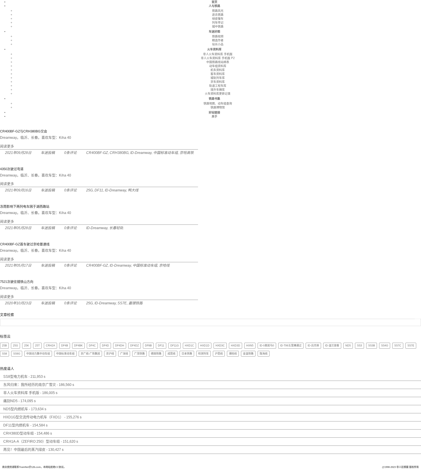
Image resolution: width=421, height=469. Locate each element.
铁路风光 (217, 10)
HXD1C (189, 345)
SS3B (371, 345)
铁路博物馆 (217, 107)
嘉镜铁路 (135, 303)
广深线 (124, 353)
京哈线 (164, 265)
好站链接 (214, 112)
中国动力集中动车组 (38, 353)
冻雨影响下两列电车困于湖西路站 (24, 206)
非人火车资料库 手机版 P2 (218, 58)
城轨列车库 (217, 77)
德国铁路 (156, 353)
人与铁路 (214, 5)
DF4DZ (134, 345)
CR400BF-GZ (97, 153)
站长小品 (217, 44)
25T (37, 345)
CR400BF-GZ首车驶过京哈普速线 (25, 244)
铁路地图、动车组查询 (217, 103)
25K (26, 345)
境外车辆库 (217, 89)
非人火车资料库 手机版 (217, 54)
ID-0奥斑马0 (267, 345)
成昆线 (171, 353)
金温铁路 (248, 353)
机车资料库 (217, 69)
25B (4, 345)
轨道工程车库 (217, 85)
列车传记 (217, 22)
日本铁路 (187, 353)
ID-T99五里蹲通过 (290, 345)
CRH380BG (119, 153)
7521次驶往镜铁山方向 (16, 282)
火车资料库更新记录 (217, 93)
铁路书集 (214, 98)
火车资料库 (214, 49)
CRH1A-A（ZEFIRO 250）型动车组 (31, 441)
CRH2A (50, 345)
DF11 (99, 190)
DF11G (174, 345)
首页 (214, 2)
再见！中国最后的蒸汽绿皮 (24, 449)
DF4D (105, 345)
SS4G (384, 345)
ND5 (348, 345)
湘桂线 (233, 353)
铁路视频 (217, 36)
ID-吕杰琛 (313, 345)
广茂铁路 (139, 353)
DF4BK (78, 345)
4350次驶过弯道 (11, 169)
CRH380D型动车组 (18, 433)
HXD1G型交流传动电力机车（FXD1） (33, 417)
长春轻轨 (116, 228)
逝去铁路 (217, 14)
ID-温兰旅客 (332, 345)
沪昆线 (219, 353)
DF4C (92, 345)
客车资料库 (217, 73)
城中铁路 (217, 26)
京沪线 (110, 353)
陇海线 (264, 353)
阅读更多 (7, 146)
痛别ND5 (10, 401)
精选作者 (217, 40)
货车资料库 (217, 81)
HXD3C (220, 345)
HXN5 (249, 345)
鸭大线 (133, 190)
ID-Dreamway (141, 153)
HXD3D (235, 345)
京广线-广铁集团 (90, 353)
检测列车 (203, 353)
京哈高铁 (187, 153)
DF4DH (119, 345)
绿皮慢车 (217, 18)
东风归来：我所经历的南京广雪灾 (29, 385)
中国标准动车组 (165, 153)
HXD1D (204, 345)
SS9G (16, 353)
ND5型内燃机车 (15, 409)
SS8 (4, 353)
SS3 (359, 345)
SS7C (397, 345)
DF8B (148, 345)
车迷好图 (214, 31)
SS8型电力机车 (15, 376)
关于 (214, 116)
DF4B (64, 345)
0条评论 (70, 153)
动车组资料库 (217, 66)
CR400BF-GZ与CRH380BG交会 (23, 131)
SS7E (122, 303)
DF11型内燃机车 (16, 425)
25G (89, 190)
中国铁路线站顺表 (217, 62)
